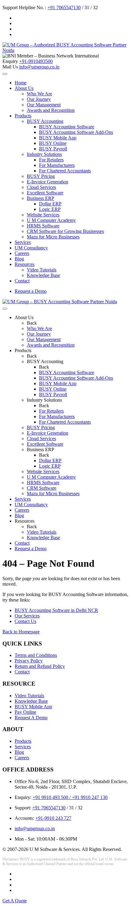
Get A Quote (14, 900)
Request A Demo (31, 717)
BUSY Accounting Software (66, 126)
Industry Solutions (44, 154)
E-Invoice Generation (47, 181)
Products (23, 115)
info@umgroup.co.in (39, 66)
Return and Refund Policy (40, 666)
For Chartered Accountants (65, 170)
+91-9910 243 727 (53, 818)
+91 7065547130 (64, 7)
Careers (22, 253)
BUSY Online (52, 143)
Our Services (27, 615)
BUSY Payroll (53, 148)
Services (23, 242)
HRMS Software (43, 225)
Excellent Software (45, 192)
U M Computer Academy (51, 220)
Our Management (44, 104)
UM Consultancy (31, 247)
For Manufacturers (57, 165)
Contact (22, 280)
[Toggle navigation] (4, 74)
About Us (24, 88)
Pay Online (25, 712)
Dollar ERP (50, 203)
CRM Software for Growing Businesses (65, 231)
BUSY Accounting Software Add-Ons (76, 132)
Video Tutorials (41, 269)
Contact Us (25, 621)
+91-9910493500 (36, 61)
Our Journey (39, 99)
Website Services (43, 214)
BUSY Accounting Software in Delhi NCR (56, 610)
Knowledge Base (43, 275)
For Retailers (51, 159)
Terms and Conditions (36, 655)
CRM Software (41, 488)
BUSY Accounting (45, 121)
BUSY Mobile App (57, 137)
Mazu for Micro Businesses (53, 236)
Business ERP (40, 198)
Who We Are (39, 93)
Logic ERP (50, 209)
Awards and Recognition (51, 110)
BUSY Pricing (41, 176)
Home (21, 82)
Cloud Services (41, 187)
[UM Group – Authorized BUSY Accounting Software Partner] (65, 50)
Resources (24, 264)
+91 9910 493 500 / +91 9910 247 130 (70, 797)
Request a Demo (31, 291)
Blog (19, 258)
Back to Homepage (21, 631)
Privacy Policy (29, 660)
